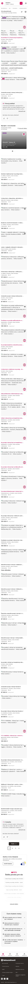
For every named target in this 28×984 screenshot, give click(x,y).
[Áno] (4, 118)
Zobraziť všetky (14, 904)
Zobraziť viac (21, 111)
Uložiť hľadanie (8, 863)
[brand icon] (2, 3)
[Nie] (7, 118)
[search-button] (21, 3)
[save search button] (25, 11)
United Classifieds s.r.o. (12, 982)
